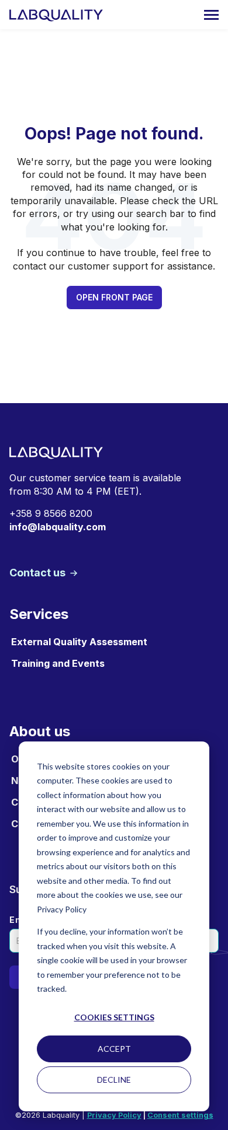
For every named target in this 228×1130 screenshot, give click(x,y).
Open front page (114, 297)
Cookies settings (114, 1017)
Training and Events (58, 663)
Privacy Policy (114, 1115)
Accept (114, 1049)
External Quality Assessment (79, 642)
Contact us (38, 572)
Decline (114, 1079)
